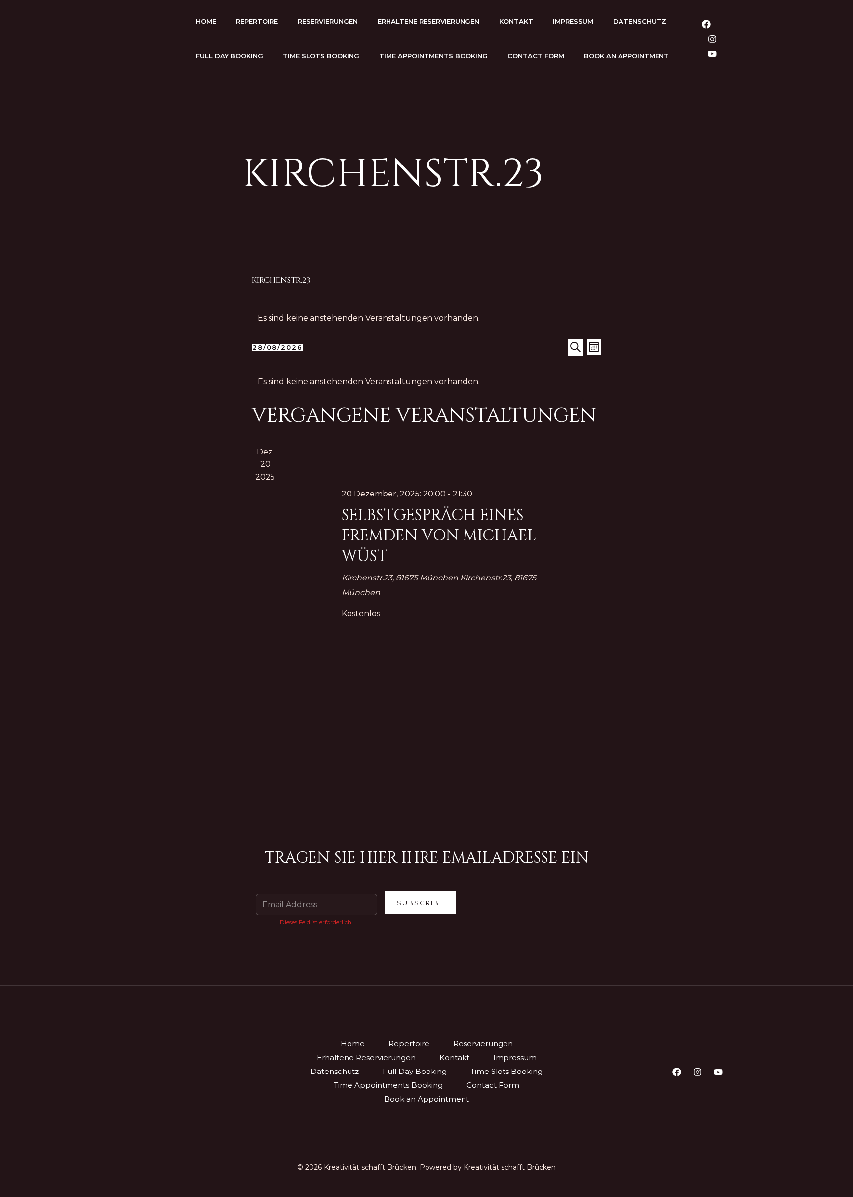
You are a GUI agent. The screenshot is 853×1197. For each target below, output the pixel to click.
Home (206, 21)
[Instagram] (712, 39)
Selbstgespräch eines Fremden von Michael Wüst (439, 536)
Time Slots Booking (321, 56)
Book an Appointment (626, 56)
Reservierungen (328, 21)
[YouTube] (712, 53)
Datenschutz (639, 21)
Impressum (573, 21)
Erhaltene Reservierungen (428, 21)
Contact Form (535, 56)
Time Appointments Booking (433, 56)
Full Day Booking (229, 56)
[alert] (426, 318)
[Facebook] (706, 24)
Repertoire (257, 21)
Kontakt (516, 21)
